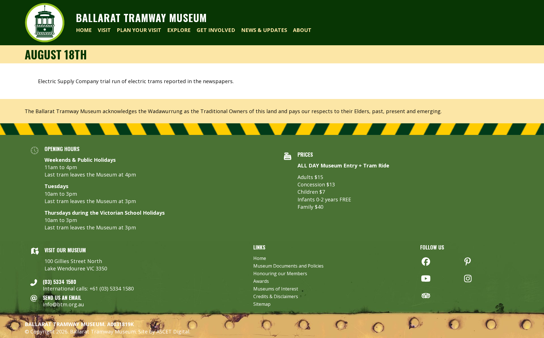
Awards (261, 281)
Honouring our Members (280, 274)
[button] (426, 261)
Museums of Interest (275, 289)
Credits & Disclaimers (275, 297)
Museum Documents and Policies (288, 266)
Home (259, 258)
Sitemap (262, 304)
